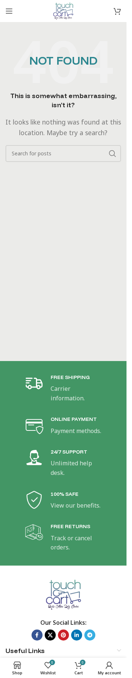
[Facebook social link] (37, 635)
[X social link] (50, 635)
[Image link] (63, 594)
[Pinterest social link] (63, 635)
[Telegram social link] (89, 635)
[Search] (112, 153)
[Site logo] (63, 10)
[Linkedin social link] (76, 635)
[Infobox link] (63, 388)
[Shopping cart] (117, 11)
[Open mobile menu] (9, 11)
